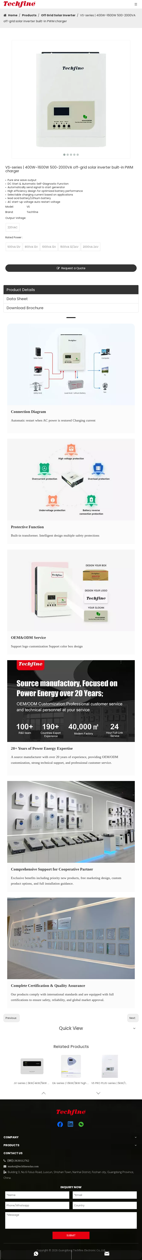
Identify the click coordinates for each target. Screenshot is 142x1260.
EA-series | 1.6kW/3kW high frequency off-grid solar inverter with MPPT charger (71, 1083)
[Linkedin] (70, 1124)
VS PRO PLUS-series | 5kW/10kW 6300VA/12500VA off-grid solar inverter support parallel (109, 1083)
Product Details (20, 289)
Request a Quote (73, 268)
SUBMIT (71, 1235)
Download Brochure (24, 307)
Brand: (9, 212)
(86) (10, 1160)
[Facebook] (60, 1124)
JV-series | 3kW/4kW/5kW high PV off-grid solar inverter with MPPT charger (32, 1083)
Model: (9, 207)
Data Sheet (17, 298)
